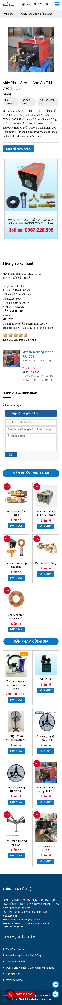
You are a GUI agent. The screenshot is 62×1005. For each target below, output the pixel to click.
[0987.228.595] (55, 985)
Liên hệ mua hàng (18, 148)
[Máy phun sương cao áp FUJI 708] (46, 772)
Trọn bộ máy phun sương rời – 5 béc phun (16, 685)
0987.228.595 (24, 994)
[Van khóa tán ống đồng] (16, 496)
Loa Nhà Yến (13, 973)
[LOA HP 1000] (46, 664)
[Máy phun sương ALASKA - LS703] (46, 496)
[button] (51, 29)
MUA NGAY (16, 525)
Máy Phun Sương (15, 949)
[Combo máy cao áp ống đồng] (16, 548)
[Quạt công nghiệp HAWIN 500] (16, 772)
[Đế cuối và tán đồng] (46, 548)
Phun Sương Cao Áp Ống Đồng (35, 13)
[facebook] (55, 994)
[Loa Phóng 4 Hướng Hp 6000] (16, 825)
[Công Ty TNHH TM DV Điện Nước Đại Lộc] (9, 4)
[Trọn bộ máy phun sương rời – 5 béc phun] (16, 665)
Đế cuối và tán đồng (45, 563)
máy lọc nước (14, 980)
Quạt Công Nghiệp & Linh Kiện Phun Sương (30, 967)
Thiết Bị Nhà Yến (15, 961)
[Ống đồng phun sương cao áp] (16, 600)
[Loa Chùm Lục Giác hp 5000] (46, 827)
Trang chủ (8, 13)
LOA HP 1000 (46, 679)
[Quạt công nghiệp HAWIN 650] (46, 721)
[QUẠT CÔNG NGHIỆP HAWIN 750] (16, 721)
